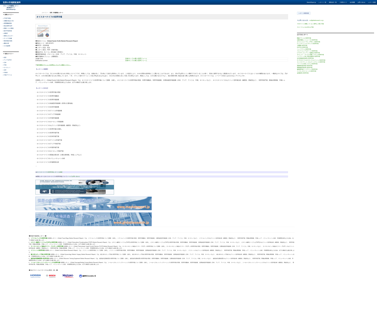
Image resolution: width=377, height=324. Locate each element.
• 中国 (4, 65)
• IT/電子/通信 (7, 18)
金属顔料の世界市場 (302, 73)
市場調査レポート (58, 12)
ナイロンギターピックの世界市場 (306, 71)
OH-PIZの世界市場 (302, 47)
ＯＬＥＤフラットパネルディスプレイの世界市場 (311, 62)
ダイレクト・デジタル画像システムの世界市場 (310, 54)
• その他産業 (6, 46)
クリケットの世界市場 (38, 250)
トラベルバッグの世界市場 (39, 238)
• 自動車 (5, 33)
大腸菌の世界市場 (302, 45)
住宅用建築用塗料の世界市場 (305, 58)
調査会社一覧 (333, 2)
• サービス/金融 (7, 38)
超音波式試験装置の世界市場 (40, 258)
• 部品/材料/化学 (7, 26)
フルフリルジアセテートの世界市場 (307, 51)
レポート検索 (372, 2)
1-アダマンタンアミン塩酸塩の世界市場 (308, 53)
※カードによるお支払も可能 (305, 27)
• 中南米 (5, 72)
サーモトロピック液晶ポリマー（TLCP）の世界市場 (47, 246)
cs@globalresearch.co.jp (316, 20)
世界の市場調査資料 (12, 2)
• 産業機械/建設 (7, 23)
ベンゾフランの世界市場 (304, 49)
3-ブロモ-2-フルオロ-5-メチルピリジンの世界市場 (311, 60)
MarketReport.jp (311, 2)
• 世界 (4, 57)
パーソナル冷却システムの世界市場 (307, 64)
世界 (51, 12)
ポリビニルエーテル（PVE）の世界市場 (308, 42)
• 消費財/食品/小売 (8, 21)
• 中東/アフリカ (7, 75)
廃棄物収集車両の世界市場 (304, 65)
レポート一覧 (322, 2)
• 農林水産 (6, 43)
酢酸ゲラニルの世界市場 (304, 38)
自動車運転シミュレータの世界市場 (307, 40)
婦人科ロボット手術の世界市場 (40, 254)
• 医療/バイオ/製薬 (8, 28)
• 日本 (4, 62)
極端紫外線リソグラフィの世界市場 (307, 69)
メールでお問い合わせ (73, 176)
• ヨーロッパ (6, 67)
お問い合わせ (361, 2)
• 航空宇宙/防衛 (7, 31)
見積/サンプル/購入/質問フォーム (136, 58)
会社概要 (352, 2)
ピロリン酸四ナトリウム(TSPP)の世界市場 (44, 242)
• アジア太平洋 (7, 60)
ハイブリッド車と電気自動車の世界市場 (308, 56)
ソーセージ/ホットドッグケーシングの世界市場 (45, 262)
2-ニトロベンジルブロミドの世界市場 (307, 43)
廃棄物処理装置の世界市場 (304, 67)
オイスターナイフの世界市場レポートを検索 (49, 172)
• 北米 (4, 70)
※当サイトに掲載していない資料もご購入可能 (310, 24)
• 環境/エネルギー (8, 36)
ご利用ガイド (343, 2)
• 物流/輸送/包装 (7, 41)
